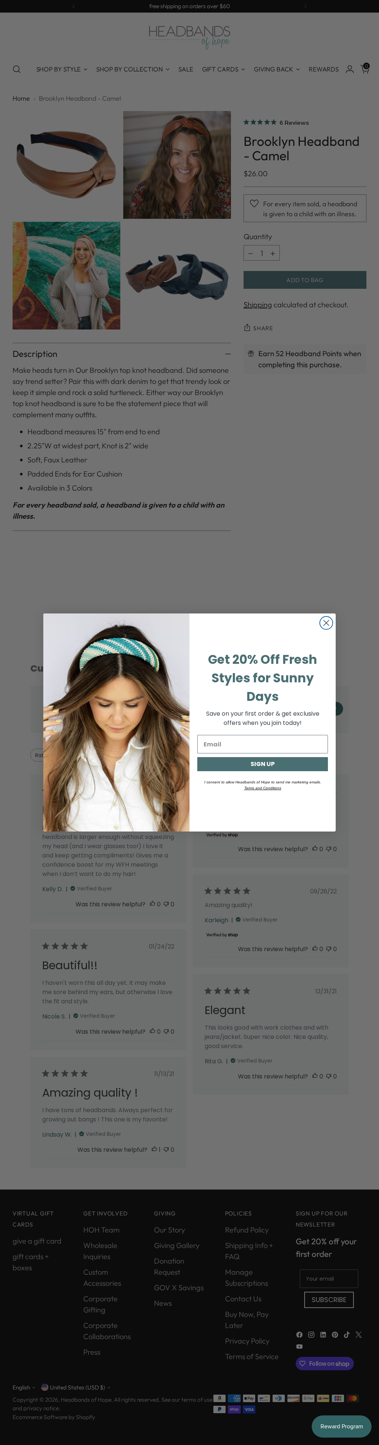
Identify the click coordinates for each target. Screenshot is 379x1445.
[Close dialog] (326, 622)
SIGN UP (263, 764)
